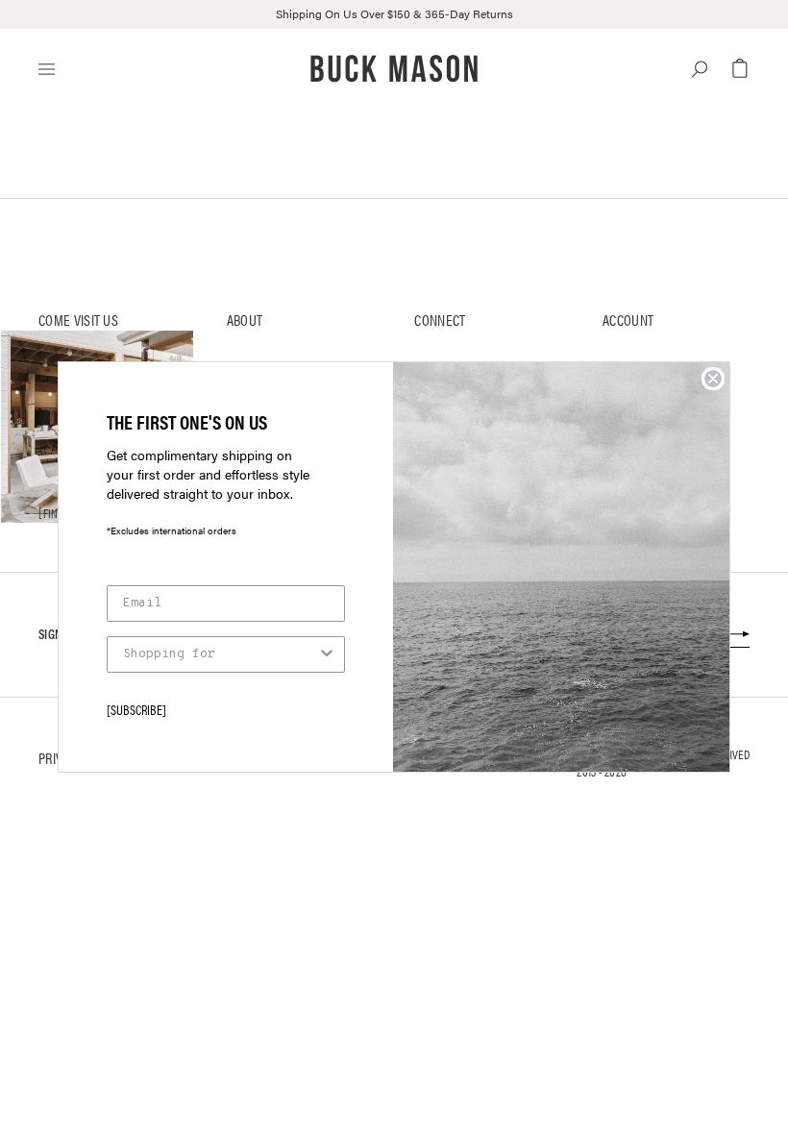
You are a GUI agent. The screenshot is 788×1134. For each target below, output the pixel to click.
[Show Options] (326, 654)
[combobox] (220, 654)
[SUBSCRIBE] (136, 709)
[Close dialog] (713, 378)
